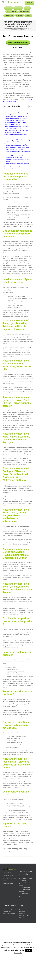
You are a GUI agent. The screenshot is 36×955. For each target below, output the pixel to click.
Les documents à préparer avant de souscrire (16, 116)
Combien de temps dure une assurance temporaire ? (18, 152)
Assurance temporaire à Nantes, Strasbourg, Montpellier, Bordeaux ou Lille (15, 123)
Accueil (5, 28)
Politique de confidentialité (9, 910)
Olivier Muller (8, 858)
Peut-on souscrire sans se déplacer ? (15, 157)
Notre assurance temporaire (26, 878)
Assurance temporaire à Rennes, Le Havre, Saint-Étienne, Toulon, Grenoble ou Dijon (17, 127)
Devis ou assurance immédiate (18, 42)
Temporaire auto (23, 880)
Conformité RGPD (7, 912)
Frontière (21, 891)
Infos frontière (22, 917)
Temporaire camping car (25, 887)
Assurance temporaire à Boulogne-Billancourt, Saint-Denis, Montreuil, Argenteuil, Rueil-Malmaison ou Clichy (18, 136)
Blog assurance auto (12, 28)
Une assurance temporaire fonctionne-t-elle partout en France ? (18, 114)
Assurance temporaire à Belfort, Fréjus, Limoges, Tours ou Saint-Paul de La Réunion (18, 148)
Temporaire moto (23, 893)
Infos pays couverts (24, 915)
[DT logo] (10, 1)
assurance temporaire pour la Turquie (19, 275)
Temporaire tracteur (24, 897)
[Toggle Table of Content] (29, 106)
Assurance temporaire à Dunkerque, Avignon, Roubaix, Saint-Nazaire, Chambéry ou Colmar (17, 145)
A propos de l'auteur (8, 883)
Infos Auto (22, 913)
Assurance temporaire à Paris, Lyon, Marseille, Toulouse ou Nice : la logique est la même (16, 119)
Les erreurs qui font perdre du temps (15, 155)
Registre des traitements (9, 913)
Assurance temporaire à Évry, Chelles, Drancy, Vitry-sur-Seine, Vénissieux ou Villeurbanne (17, 141)
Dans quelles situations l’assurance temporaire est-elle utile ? (18, 160)
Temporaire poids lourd (25, 882)
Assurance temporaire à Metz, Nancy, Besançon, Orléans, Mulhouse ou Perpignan (16, 131)
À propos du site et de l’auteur (13, 169)
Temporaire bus (23, 895)
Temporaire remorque (24, 889)
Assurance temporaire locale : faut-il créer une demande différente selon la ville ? (17, 164)
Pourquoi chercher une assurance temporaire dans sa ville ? (18, 110)
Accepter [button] (28, 950)
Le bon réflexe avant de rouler (13, 167)
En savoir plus (18, 953)
